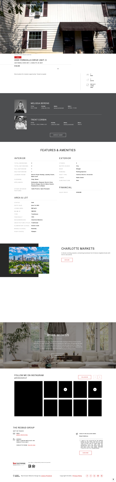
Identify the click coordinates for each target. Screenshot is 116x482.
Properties (62, 5)
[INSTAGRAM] (90, 475)
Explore (67, 260)
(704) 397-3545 (55, 124)
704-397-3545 (31, 445)
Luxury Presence (46, 476)
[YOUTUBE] (98, 475)
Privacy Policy (95, 448)
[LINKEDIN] (94, 475)
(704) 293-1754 (45, 108)
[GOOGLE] (101, 475)
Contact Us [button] (58, 355)
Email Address (83, 436)
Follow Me (84, 377)
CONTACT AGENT (58, 135)
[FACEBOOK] (87, 475)
